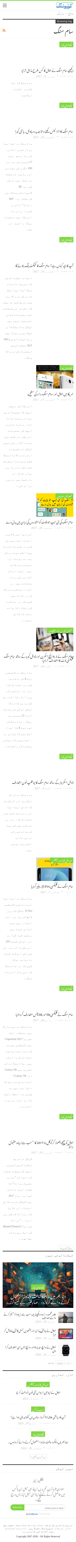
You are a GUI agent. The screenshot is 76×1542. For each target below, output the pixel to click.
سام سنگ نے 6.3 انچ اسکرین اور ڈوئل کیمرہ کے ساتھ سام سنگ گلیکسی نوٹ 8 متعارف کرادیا (38, 658)
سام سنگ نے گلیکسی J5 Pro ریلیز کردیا (52, 886)
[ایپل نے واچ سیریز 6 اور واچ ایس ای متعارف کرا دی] (65, 1350)
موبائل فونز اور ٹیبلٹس (61, 860)
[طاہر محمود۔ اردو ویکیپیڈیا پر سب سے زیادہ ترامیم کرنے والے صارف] (65, 1317)
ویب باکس (38, 1409)
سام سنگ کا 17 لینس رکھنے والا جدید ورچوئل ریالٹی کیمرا (44, 131)
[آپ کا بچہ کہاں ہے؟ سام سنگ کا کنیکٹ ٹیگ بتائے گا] (54, 248)
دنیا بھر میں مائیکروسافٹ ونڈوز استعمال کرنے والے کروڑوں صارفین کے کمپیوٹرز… (38, 1298)
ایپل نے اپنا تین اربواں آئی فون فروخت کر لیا (38, 1391)
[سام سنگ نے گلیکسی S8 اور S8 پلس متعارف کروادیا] (54, 997)
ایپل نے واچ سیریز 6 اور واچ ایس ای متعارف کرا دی (30, 1348)
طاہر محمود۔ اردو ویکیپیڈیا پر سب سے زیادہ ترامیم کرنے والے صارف (30, 1315)
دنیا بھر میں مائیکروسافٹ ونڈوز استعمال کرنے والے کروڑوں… (38, 1441)
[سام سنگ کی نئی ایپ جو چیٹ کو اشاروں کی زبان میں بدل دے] (54, 505)
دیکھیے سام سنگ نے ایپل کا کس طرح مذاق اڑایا (47, 70)
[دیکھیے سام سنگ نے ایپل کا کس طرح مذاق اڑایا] (54, 53)
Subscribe (17, 1507)
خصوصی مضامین (64, 496)
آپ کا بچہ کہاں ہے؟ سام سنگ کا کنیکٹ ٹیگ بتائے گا (44, 265)
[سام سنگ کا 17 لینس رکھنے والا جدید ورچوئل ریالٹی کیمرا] (54, 114)
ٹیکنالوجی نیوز (66, 44)
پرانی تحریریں (67, 1247)
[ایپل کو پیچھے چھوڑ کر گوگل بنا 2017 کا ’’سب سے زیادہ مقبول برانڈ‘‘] (54, 1125)
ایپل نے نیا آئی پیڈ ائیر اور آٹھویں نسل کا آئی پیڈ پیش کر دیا (30, 1332)
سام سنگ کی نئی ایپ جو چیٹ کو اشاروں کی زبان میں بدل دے (39, 521)
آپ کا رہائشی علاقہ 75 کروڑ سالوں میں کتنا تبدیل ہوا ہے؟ (38, 1416)
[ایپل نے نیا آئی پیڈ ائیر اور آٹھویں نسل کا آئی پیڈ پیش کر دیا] (65, 1334)
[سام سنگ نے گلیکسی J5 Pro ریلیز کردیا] (54, 869)
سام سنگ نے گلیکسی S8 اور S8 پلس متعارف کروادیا (44, 1014)
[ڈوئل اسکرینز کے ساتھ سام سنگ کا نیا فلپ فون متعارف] (54, 765)
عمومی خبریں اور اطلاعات (59, 630)
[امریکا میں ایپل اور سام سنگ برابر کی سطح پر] (54, 377)
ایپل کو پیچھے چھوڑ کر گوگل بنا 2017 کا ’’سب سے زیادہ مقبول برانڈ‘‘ (41, 1144)
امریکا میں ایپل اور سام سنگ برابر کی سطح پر (50, 393)
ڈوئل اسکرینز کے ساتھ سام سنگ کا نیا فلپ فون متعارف (42, 782)
